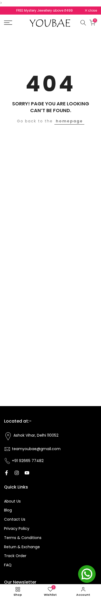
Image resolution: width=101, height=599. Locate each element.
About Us (12, 501)
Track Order (15, 555)
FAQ (8, 565)
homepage (69, 121)
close (92, 10)
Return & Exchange (22, 547)
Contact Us (14, 519)
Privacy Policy (16, 528)
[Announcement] (44, 10)
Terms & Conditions (22, 537)
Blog (8, 510)
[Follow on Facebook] (6, 473)
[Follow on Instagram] (16, 473)
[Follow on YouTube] (27, 473)
